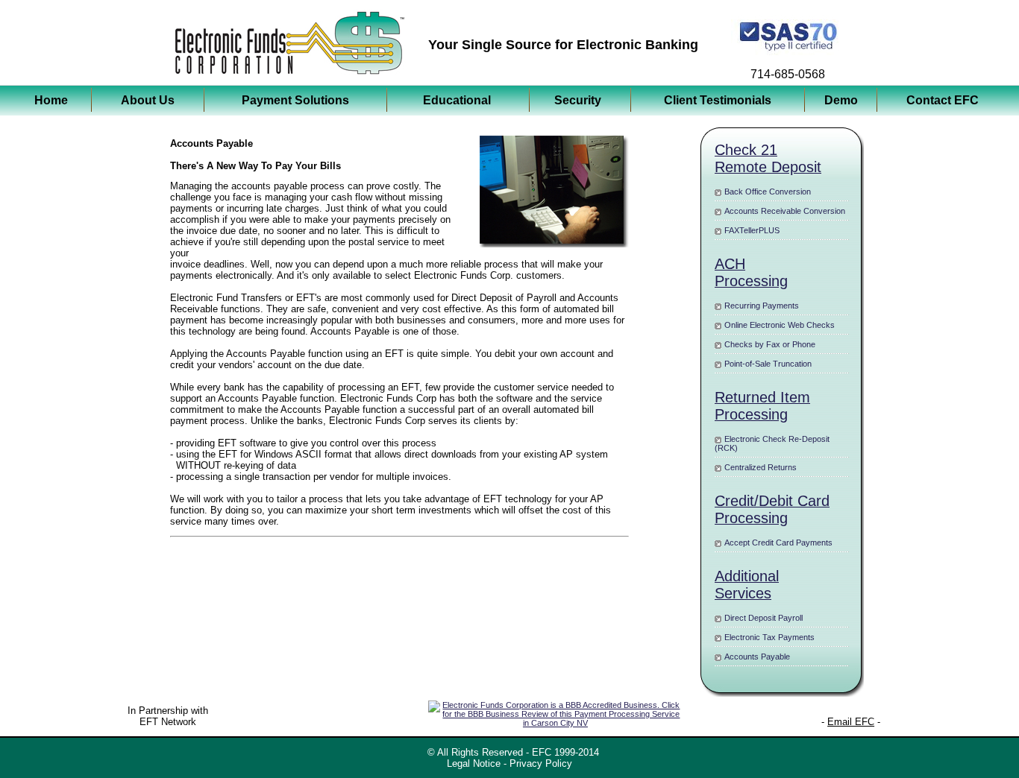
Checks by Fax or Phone (769, 344)
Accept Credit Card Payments (778, 542)
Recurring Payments (761, 305)
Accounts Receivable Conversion (784, 210)
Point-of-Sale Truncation (768, 363)
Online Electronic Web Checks (779, 324)
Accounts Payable (757, 656)
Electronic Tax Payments (769, 637)
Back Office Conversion (767, 191)
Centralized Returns (760, 467)
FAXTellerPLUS (752, 230)
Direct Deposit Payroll (763, 617)
